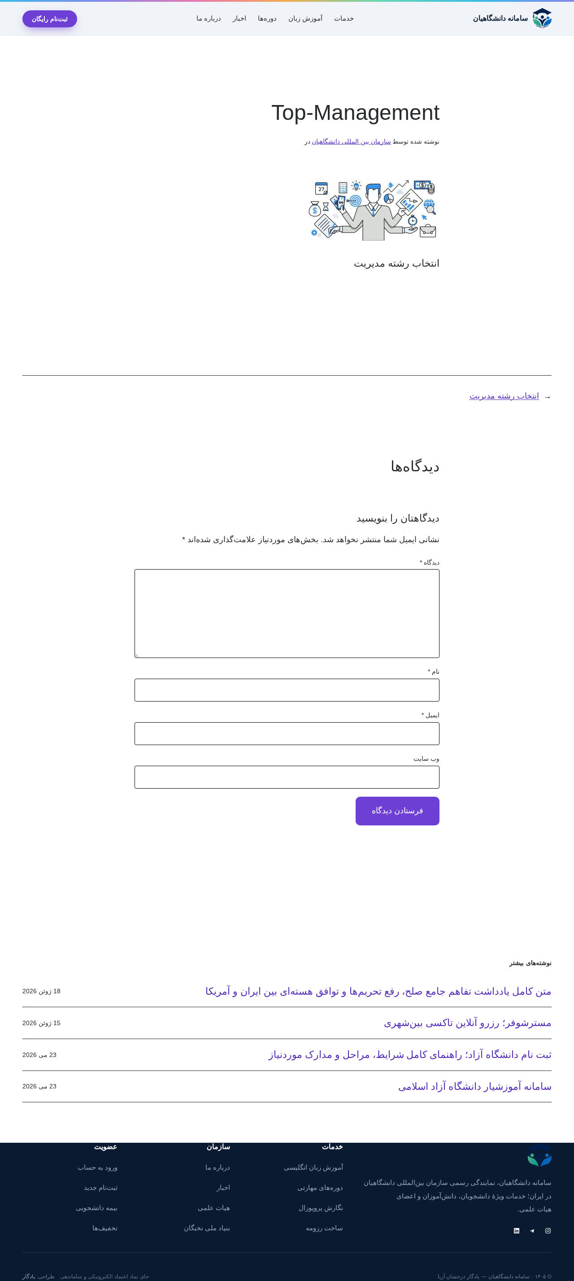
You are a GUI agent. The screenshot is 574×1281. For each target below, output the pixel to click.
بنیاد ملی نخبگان (207, 1228)
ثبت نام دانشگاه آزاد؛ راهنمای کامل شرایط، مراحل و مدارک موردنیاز (410, 1054)
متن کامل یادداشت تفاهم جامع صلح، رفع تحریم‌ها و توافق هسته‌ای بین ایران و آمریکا (378, 991)
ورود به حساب (97, 1167)
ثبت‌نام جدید (100, 1187)
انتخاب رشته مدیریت (504, 395)
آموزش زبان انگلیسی (313, 1167)
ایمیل (430, 715)
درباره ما (217, 1167)
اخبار (223, 1187)
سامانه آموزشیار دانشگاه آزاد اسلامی (475, 1086)
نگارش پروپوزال (321, 1207)
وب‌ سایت (426, 758)
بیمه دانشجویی (96, 1207)
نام (433, 671)
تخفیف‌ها (104, 1228)
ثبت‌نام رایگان (50, 18)
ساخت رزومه (324, 1228)
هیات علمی (214, 1207)
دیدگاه (429, 562)
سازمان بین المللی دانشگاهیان (351, 141)
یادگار (28, 1276)
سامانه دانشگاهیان (500, 18)
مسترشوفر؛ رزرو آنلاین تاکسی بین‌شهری (468, 1022)
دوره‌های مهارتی (320, 1187)
